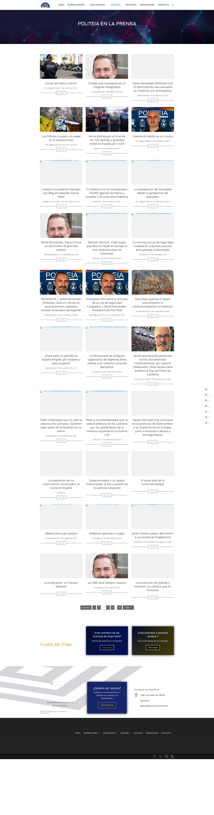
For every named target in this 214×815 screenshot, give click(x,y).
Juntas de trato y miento (61, 83)
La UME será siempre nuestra (107, 582)
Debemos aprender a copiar (107, 533)
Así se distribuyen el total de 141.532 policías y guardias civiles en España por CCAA (107, 139)
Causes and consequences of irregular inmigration (107, 85)
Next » (128, 607)
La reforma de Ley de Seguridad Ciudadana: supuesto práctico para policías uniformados (152, 245)
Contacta (107, 705)
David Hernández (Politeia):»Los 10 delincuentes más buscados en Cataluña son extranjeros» (153, 86)
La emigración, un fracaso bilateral (61, 584)
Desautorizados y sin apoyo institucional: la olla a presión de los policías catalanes (107, 484)
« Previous (86, 607)
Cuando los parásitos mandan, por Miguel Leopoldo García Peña (61, 192)
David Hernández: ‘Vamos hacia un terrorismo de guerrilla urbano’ (61, 245)
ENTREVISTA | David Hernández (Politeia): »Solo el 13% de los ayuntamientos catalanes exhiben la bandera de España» (61, 304)
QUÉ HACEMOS (97, 5)
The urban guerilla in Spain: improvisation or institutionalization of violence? (152, 302)
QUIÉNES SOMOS (76, 5)
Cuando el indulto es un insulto (153, 136)
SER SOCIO (131, 5)
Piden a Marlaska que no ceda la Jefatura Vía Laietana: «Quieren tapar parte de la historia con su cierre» (61, 425)
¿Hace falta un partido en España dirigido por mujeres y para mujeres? (61, 359)
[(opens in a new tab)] (61, 78)
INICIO (61, 5)
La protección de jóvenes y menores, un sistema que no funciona (152, 586)
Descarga (107, 647)
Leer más (61, 93)
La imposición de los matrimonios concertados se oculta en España (61, 484)
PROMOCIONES (147, 5)
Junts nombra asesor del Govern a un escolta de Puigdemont (153, 535)
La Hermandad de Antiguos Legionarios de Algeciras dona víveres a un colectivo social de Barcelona (107, 361)
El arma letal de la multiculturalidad (152, 482)
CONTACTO (163, 5)
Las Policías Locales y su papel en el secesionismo (61, 138)
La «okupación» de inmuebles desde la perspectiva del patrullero (153, 192)
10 (119, 607)
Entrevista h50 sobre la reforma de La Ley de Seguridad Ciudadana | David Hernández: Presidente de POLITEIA (107, 304)
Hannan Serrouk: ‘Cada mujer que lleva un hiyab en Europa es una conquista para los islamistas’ (106, 247)
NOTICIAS (115, 5)
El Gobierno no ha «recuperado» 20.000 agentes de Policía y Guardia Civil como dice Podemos (107, 192)
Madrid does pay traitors (61, 533)
